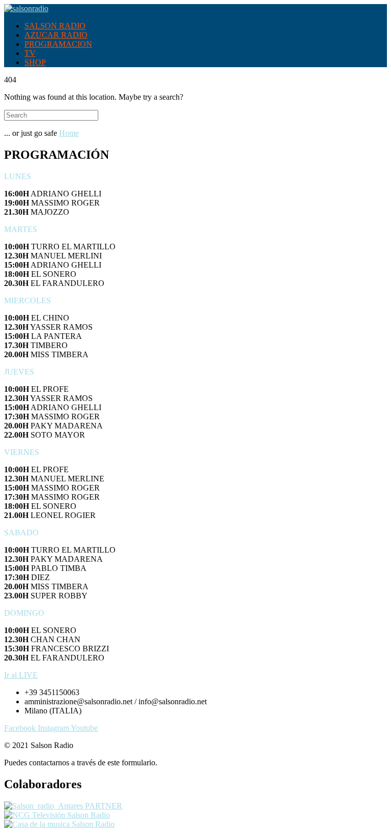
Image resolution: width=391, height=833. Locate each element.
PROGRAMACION (58, 44)
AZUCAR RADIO (56, 35)
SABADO (21, 532)
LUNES (17, 176)
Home (69, 133)
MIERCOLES (27, 300)
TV (30, 53)
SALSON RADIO (55, 25)
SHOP (35, 62)
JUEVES (19, 371)
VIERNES (21, 452)
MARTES (20, 229)
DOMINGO (24, 613)
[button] (195, 176)
